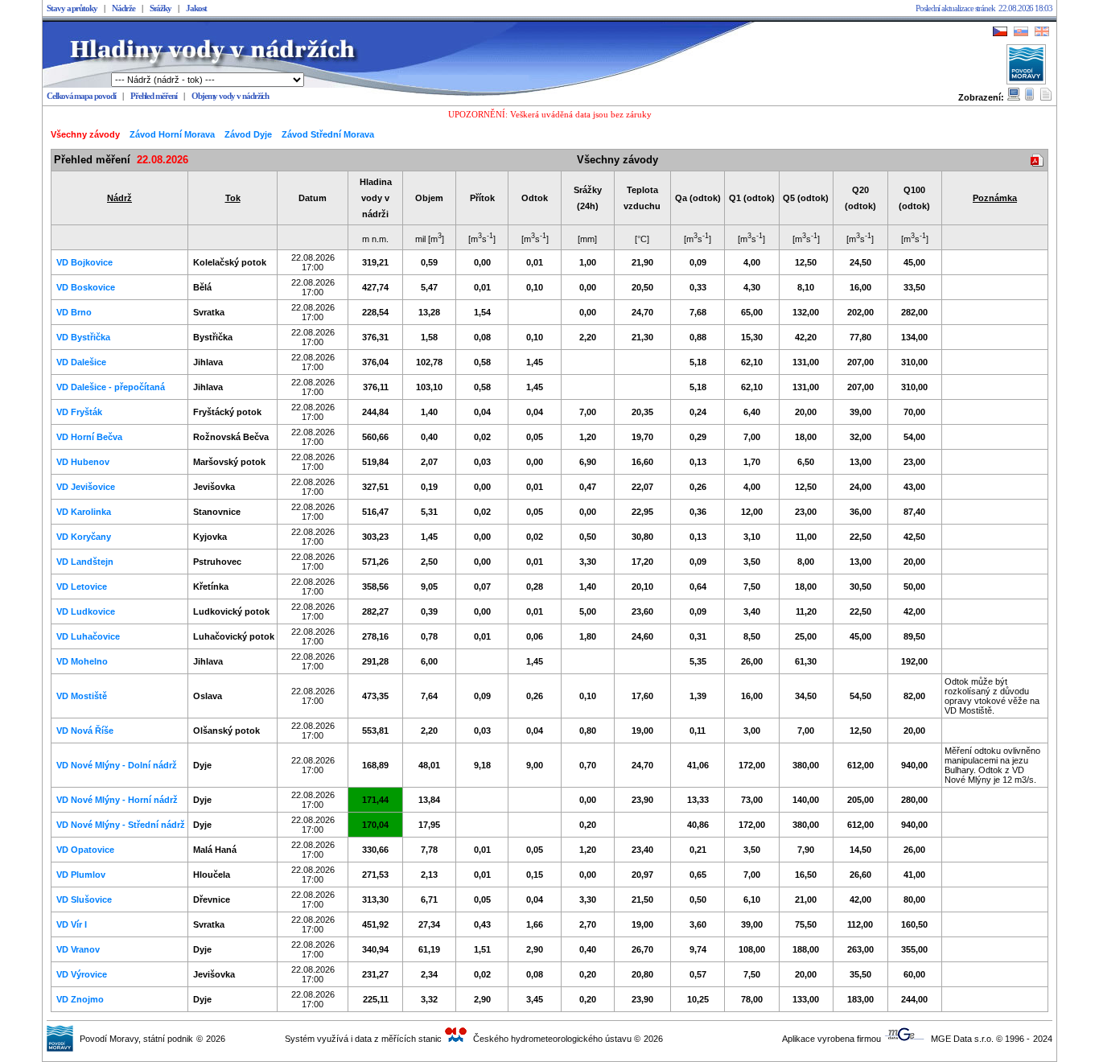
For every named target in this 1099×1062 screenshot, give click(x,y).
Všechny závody (85, 134)
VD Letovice (81, 586)
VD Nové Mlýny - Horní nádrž (117, 800)
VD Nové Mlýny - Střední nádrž (120, 824)
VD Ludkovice (85, 611)
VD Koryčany (83, 536)
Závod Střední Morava (328, 134)
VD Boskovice (85, 287)
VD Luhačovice (88, 636)
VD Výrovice (81, 974)
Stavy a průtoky (72, 8)
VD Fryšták (79, 412)
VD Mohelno (82, 661)
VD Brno (74, 312)
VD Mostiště (81, 696)
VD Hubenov (82, 462)
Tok (233, 198)
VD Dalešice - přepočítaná (110, 387)
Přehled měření (153, 96)
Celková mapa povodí (81, 96)
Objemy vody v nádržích (230, 96)
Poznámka (995, 198)
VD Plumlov (80, 874)
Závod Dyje (248, 134)
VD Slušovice (84, 899)
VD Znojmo (80, 999)
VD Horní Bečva (89, 437)
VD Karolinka (83, 512)
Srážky (161, 8)
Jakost (196, 8)
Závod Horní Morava (172, 134)
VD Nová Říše (84, 730)
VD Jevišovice (85, 487)
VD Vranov (78, 949)
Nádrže (123, 8)
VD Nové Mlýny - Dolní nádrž (116, 765)
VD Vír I (71, 924)
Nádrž (119, 198)
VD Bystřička (83, 337)
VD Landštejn (84, 561)
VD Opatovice (85, 849)
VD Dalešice (81, 362)
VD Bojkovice (84, 262)
